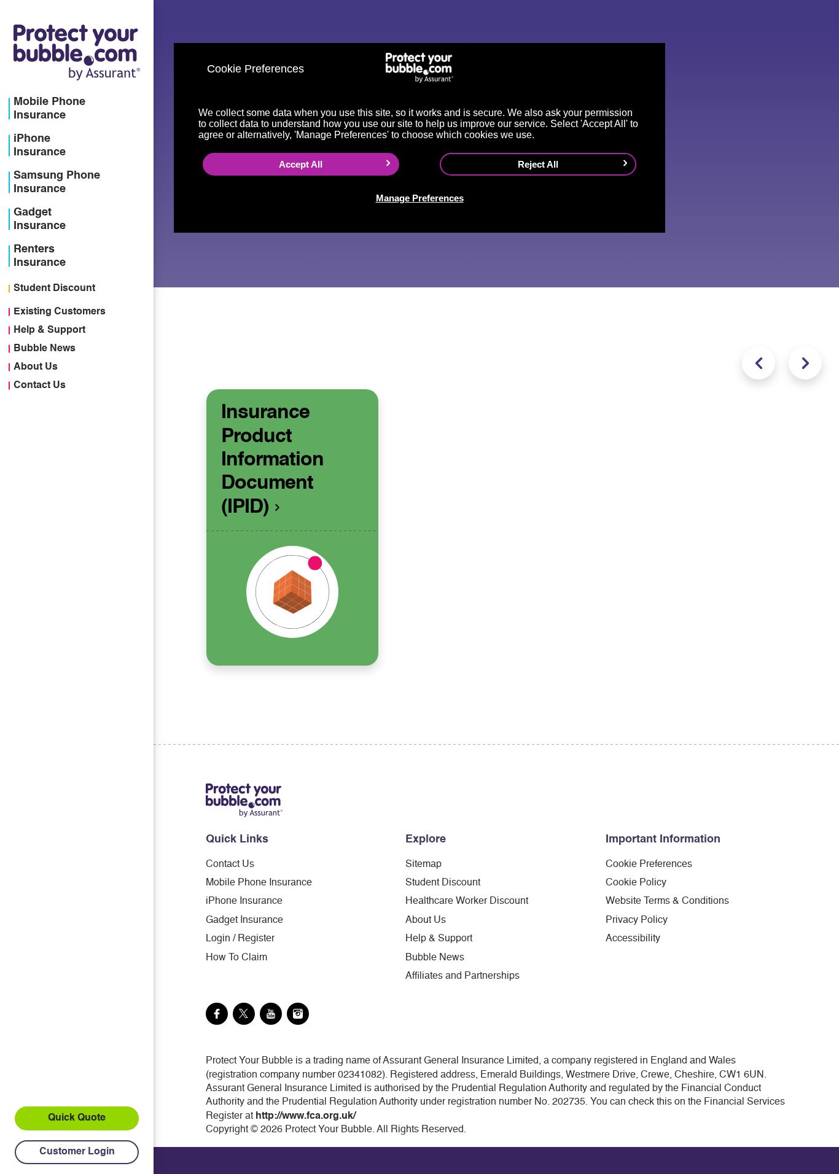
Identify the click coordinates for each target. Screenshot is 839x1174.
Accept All (300, 164)
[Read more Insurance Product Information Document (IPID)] (292, 592)
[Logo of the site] (244, 800)
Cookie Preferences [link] (649, 864)
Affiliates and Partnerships (462, 976)
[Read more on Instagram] (298, 1014)
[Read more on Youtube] (271, 1014)
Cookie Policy (636, 883)
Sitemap (423, 864)
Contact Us (40, 386)
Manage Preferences (420, 198)
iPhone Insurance (244, 901)
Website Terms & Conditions (667, 901)
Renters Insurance (40, 256)
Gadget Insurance (244, 920)
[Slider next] (805, 362)
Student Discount (54, 289)
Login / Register (240, 939)
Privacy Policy (637, 920)
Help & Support (49, 330)
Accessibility (633, 939)
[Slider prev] (758, 362)
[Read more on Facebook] (217, 1014)
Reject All (538, 164)
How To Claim (236, 958)
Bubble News (45, 349)
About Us (36, 367)
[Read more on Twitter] (244, 1014)
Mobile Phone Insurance (259, 883)
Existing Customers (60, 312)
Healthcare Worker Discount (466, 901)
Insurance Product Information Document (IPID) (272, 460)
